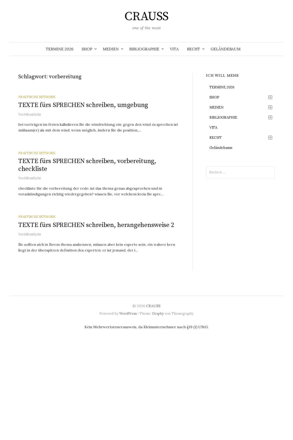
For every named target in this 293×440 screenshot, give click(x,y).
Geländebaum (226, 49)
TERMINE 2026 (59, 49)
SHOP (87, 49)
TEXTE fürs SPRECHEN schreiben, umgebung (83, 105)
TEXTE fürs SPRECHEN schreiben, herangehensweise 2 (96, 225)
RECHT (193, 49)
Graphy (158, 313)
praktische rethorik (36, 97)
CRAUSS (146, 16)
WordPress (128, 313)
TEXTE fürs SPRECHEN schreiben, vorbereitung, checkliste (87, 165)
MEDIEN (111, 49)
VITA (174, 49)
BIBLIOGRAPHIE (144, 49)
